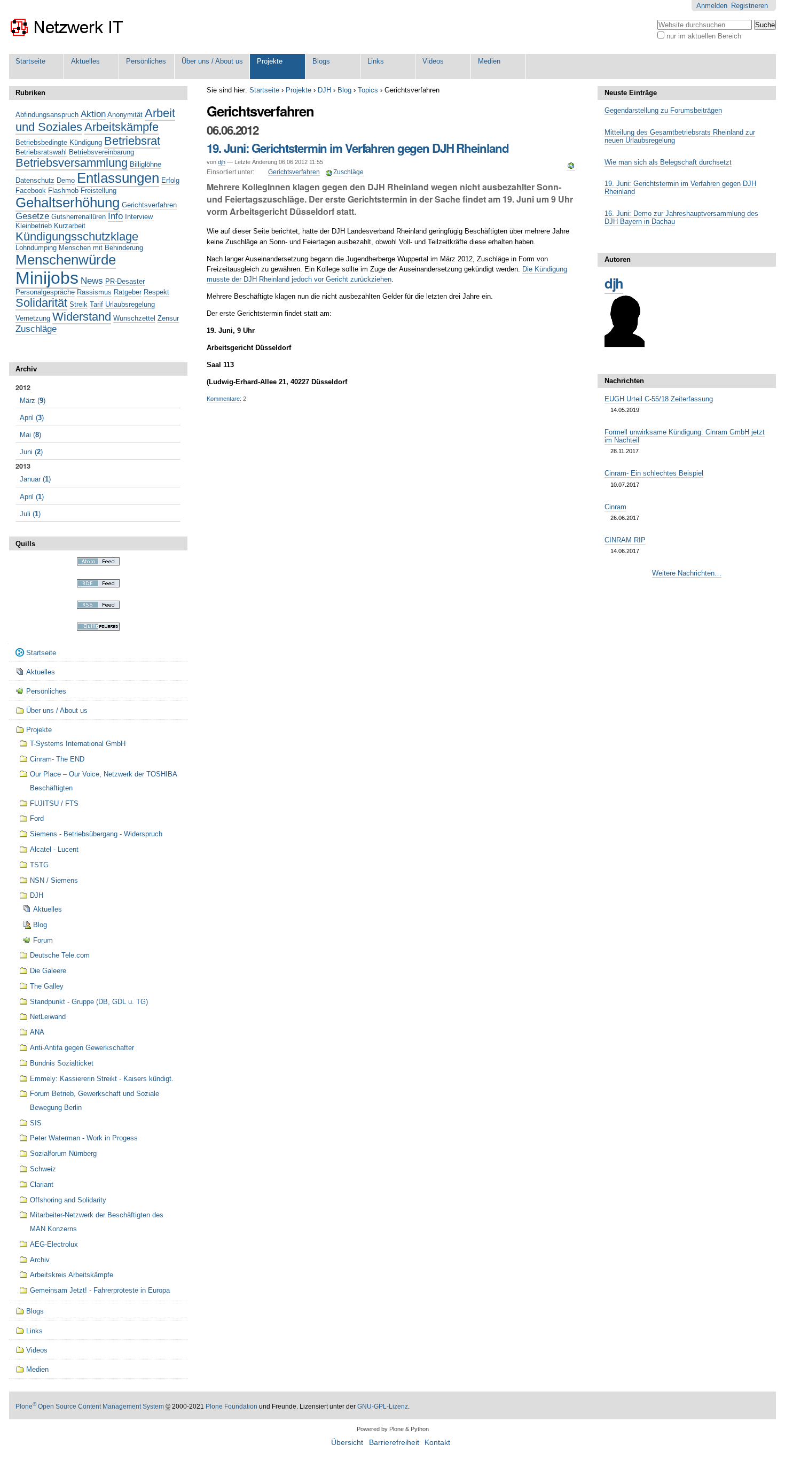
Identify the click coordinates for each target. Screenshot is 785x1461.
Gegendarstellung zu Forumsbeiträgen (663, 110)
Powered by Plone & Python (393, 1429)
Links (375, 61)
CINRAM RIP (625, 540)
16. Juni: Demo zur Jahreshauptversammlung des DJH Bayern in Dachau (681, 217)
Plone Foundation (231, 1406)
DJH (324, 90)
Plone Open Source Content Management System (89, 1406)
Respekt (156, 292)
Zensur (168, 318)
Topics (368, 90)
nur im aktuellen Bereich (703, 36)
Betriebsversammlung (71, 162)
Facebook (30, 190)
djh (221, 162)
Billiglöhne (145, 164)
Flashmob (63, 190)
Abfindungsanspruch (46, 115)
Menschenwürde (65, 260)
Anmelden (711, 6)
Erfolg (170, 180)
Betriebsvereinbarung (101, 152)
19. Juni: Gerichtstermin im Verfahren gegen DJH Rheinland (357, 148)
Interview (139, 217)
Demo (66, 180)
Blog (344, 90)
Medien (489, 61)
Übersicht (347, 1443)
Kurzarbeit (69, 226)
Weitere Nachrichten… (686, 573)
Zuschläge (348, 172)
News (92, 281)
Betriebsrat (132, 140)
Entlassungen (118, 178)
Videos (433, 61)
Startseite (30, 61)
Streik (78, 304)
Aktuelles (85, 61)
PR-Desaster (125, 281)
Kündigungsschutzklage (76, 236)
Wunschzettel (134, 318)
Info (115, 216)
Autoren (618, 259)
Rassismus (94, 292)
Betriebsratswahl (41, 152)
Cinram (615, 507)
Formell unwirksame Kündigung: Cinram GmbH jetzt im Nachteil (685, 436)
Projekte (269, 61)
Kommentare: (224, 398)
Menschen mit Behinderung (101, 248)
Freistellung (98, 190)
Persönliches (146, 61)
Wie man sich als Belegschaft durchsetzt (668, 162)
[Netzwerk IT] (67, 27)
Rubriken (30, 93)
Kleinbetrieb (33, 226)
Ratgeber (128, 292)
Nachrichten (624, 381)
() (32, 401)
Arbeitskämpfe (121, 127)
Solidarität (41, 302)
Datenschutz (34, 180)
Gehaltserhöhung (67, 203)
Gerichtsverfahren (294, 172)
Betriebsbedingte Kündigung (58, 142)
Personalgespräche (45, 292)
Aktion (93, 114)
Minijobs (46, 277)
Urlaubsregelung (130, 304)
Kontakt (437, 1443)
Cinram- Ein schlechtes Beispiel (654, 473)
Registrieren (749, 6)
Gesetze (32, 216)
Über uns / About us (212, 61)
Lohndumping (36, 248)
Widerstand (81, 316)
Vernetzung (32, 318)
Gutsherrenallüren (78, 217)
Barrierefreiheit (394, 1443)
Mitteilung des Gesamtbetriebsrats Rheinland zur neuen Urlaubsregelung (680, 136)
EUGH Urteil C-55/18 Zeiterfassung (659, 399)
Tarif (96, 304)
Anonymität (125, 115)
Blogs (321, 61)
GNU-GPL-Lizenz (382, 1406)
